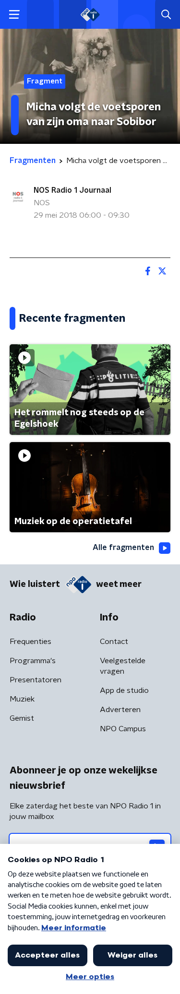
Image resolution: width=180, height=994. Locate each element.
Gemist (22, 718)
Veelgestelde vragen (122, 666)
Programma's (33, 661)
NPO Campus (123, 729)
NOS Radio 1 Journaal (72, 190)
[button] (14, 14)
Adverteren (120, 709)
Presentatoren (35, 680)
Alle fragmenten (123, 547)
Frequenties (30, 641)
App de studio (124, 690)
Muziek (22, 699)
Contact (114, 641)
